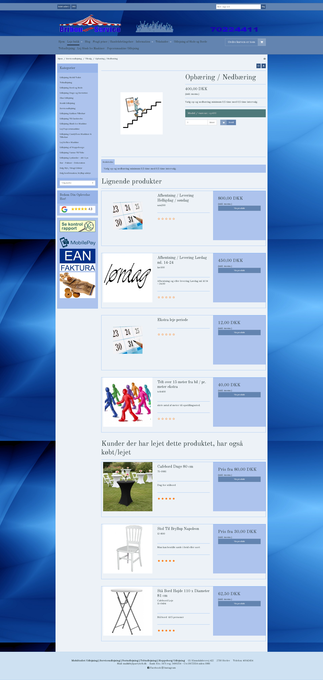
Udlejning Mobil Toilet (70, 77)
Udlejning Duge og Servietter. (74, 93)
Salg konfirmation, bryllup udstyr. (75, 173)
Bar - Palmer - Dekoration (72, 163)
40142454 (248, 660)
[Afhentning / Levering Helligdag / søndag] (127, 217)
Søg (263, 6)
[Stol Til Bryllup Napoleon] (127, 550)
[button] (258, 66)
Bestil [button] (231, 122)
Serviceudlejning (68, 108)
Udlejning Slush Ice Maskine (73, 123)
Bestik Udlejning (67, 103)
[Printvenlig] (264, 58)
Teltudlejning (66, 82)
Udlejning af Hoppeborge (72, 147)
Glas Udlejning (67, 98)
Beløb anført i (63, 6)
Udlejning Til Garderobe (71, 118)
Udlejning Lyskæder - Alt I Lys (74, 157)
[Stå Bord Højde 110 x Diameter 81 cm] (127, 612)
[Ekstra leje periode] (127, 341)
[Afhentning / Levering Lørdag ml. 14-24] (127, 279)
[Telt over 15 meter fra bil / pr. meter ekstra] (127, 403)
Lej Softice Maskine (69, 142)
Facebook (155, 667)
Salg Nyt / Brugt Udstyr (71, 168)
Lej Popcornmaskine (70, 129)
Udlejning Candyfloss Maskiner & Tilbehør (76, 135)
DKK (74, 6)
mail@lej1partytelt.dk (135, 663)
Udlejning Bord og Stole (71, 87)
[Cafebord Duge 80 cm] (127, 488)
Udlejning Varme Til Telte (72, 152)
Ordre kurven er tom (241, 42)
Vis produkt (239, 208)
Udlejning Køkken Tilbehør (72, 113)
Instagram (170, 667)
